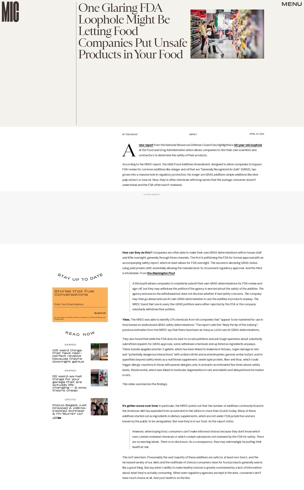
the (149, 273)
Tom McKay (131, 134)
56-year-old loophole (248, 145)
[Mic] (10, 11)
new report (146, 145)
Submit (100, 312)
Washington (160, 273)
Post (171, 273)
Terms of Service (97, 317)
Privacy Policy (58, 319)
